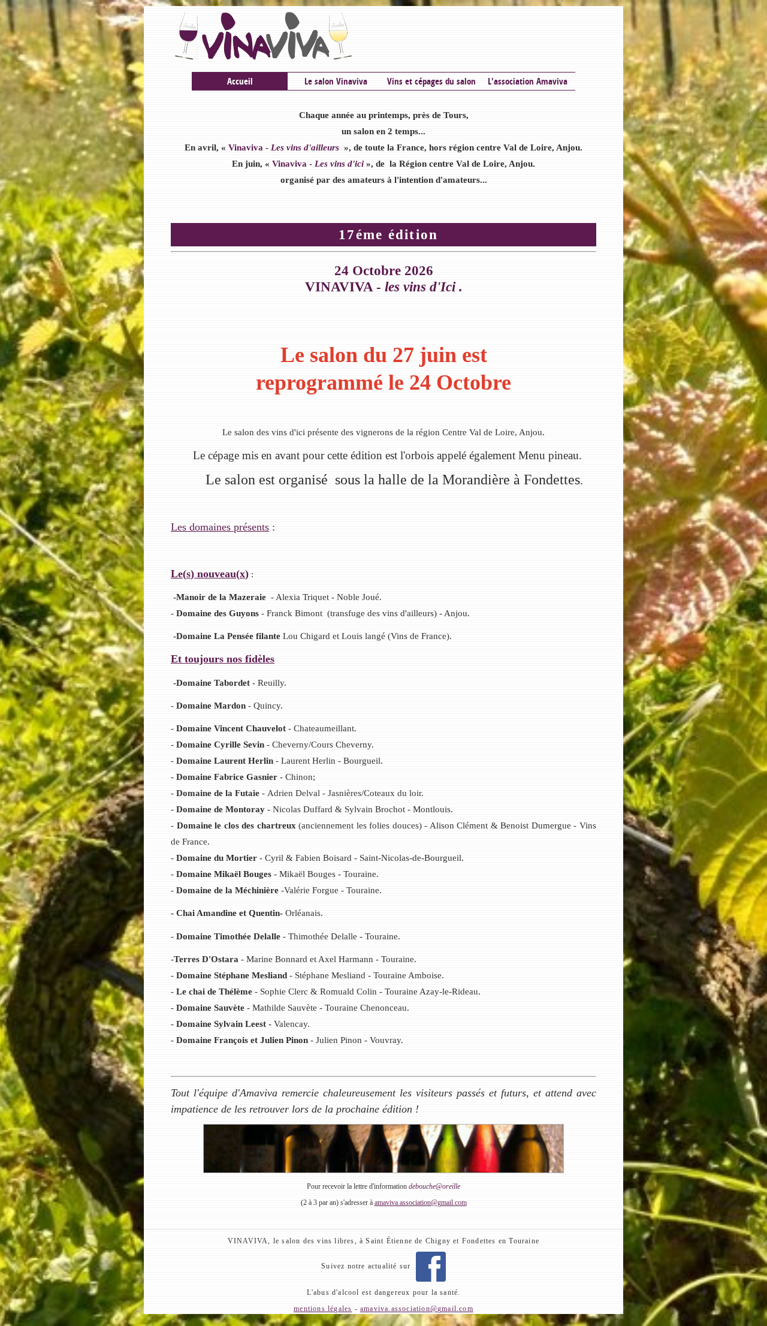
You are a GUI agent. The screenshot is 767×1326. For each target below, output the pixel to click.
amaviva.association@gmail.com (421, 1202)
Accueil (240, 81)
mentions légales (323, 1308)
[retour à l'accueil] (383, 36)
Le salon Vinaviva (335, 81)
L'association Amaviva (527, 81)
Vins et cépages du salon (431, 81)
